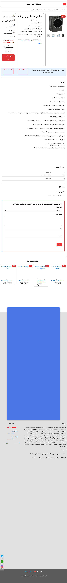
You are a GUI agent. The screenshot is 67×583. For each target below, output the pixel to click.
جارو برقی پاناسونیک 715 (7, 281)
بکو (39, 43)
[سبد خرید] (2, 4)
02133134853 (11, 439)
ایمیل (60, 236)
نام (61, 228)
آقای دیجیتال (27, 572)
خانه (63, 10)
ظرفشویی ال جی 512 (24, 281)
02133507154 (14, 437)
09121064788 (14, 431)
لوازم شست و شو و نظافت (52, 10)
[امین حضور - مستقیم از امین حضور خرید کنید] (33, 4)
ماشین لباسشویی (36, 10)
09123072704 (11, 433)
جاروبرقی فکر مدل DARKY (57, 281)
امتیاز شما (59, 207)
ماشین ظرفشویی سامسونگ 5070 (40, 281)
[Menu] (64, 4)
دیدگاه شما (59, 214)
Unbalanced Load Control (57, 145)
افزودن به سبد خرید (8, 57)
